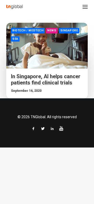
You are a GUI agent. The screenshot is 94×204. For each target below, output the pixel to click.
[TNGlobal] (14, 7)
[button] (85, 7)
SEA (15, 39)
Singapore (69, 30)
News (51, 30)
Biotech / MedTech (27, 30)
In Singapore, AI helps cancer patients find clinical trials (45, 79)
